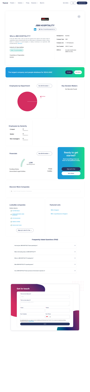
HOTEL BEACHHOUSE (16, 218)
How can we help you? (25, 293)
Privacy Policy (31, 321)
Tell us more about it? (25, 300)
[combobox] (46, 191)
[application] (30, 101)
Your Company (23, 314)
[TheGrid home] (5, 3)
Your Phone (48, 314)
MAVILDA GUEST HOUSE (17, 225)
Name (47, 307)
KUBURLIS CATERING (16, 221)
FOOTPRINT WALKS (16, 210)
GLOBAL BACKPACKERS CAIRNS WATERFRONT (18, 215)
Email (21, 307)
